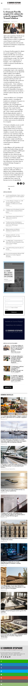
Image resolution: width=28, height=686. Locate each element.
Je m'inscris (14, 362)
